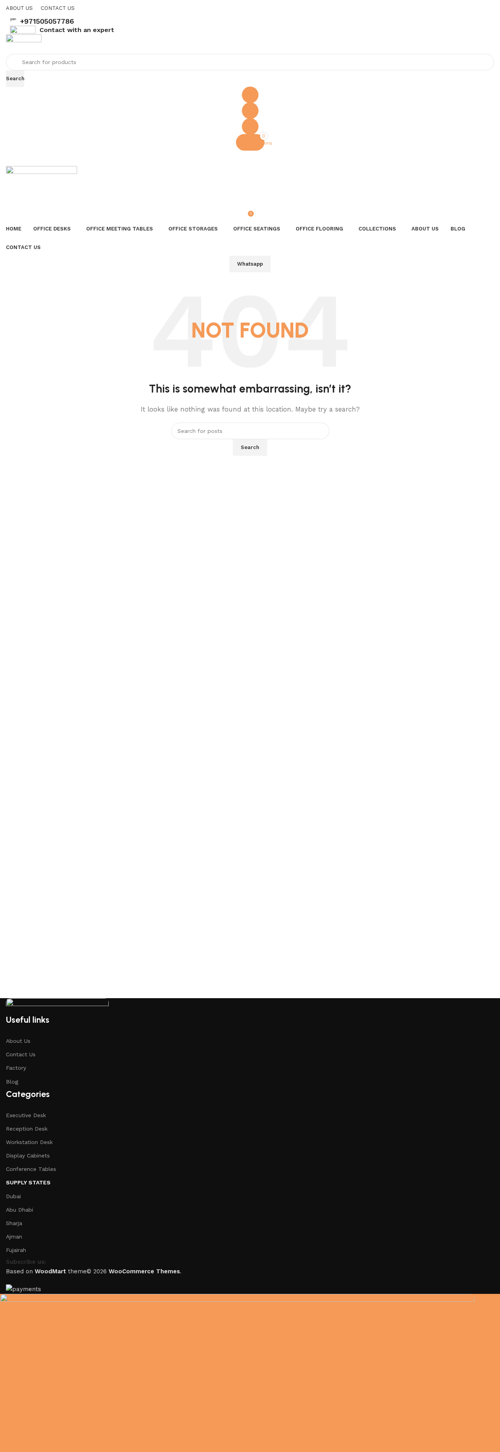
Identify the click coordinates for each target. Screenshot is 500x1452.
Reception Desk (26, 1128)
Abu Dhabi (19, 1210)
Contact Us (21, 1054)
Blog (12, 1081)
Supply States (28, 1182)
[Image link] (57, 1005)
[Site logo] (24, 43)
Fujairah (16, 1250)
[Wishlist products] (250, 111)
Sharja (14, 1223)
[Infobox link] (250, 21)
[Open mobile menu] (250, 158)
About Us (18, 1041)
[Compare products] (250, 95)
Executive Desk (26, 1115)
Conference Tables (31, 1169)
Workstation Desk (29, 1142)
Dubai (13, 1196)
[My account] (250, 126)
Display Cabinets (28, 1155)
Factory (16, 1068)
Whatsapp (250, 264)
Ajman (14, 1236)
